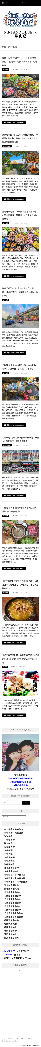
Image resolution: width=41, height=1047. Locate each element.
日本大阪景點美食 (12, 906)
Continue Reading (16, 122)
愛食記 (17, 955)
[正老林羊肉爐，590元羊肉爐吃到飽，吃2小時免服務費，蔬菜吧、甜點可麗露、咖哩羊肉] (20, 239)
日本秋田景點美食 (12, 896)
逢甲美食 (8, 843)
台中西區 (8, 878)
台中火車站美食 (11, 871)
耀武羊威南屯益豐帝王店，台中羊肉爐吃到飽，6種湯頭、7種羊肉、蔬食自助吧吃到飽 (19, 62)
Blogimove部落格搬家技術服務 (30, 1045)
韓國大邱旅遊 (10, 924)
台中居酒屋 (9, 861)
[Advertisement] (20, 1001)
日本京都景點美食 (12, 903)
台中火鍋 (5, 69)
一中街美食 (9, 840)
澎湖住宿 (8, 836)
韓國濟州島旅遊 (11, 920)
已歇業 (5, 666)
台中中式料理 (6, 146)
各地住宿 (8, 829)
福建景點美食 (10, 927)
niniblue (15, 69)
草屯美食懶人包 (11, 885)
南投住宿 (19, 829)
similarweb (20, 971)
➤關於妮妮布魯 (20, 785)
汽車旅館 (19, 833)
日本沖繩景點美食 (12, 910)
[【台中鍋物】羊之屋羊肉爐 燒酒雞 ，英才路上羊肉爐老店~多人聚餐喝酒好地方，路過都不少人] (20, 609)
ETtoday (29, 958)
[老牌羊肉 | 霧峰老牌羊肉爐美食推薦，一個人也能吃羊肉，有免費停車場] (20, 461)
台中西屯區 (20, 878)
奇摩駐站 (18, 958)
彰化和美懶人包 (11, 889)
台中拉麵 (8, 850)
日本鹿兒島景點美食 (13, 913)
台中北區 (8, 875)
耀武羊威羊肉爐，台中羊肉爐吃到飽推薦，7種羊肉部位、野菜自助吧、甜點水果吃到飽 (20, 292)
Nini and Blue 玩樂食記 (20, 34)
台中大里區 (9, 882)
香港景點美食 (10, 931)
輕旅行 (7, 958)
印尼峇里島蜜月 (11, 938)
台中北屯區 (20, 875)
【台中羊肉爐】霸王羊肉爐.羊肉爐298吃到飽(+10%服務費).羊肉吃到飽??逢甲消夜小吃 (20, 659)
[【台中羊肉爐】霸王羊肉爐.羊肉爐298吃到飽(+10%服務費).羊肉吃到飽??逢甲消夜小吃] (20, 683)
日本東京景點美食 (12, 899)
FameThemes (15, 1041)
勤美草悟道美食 (11, 868)
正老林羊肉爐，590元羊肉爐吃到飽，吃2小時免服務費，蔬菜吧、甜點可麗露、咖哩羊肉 (19, 215)
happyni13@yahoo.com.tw (20, 778)
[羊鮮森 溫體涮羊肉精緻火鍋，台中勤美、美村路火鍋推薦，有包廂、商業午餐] (20, 389)
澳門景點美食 (10, 934)
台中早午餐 (9, 857)
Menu (6, 3)
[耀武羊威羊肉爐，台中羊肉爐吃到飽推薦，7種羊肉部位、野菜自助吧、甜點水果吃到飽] (20, 316)
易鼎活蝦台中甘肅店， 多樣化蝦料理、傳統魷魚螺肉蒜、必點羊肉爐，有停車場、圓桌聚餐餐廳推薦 (20, 138)
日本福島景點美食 (12, 892)
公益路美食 (9, 847)
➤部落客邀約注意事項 (20, 782)
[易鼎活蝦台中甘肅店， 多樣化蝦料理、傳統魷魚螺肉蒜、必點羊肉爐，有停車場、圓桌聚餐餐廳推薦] (20, 162)
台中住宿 (8, 833)
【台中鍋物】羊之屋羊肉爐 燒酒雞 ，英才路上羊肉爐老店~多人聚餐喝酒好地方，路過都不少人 (20, 585)
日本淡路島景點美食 (13, 917)
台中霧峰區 (22, 882)
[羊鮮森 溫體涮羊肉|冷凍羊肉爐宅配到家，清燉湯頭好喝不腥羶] (20, 532)
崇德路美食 (9, 864)
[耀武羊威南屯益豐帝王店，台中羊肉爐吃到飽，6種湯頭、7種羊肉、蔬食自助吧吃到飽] (20, 85)
